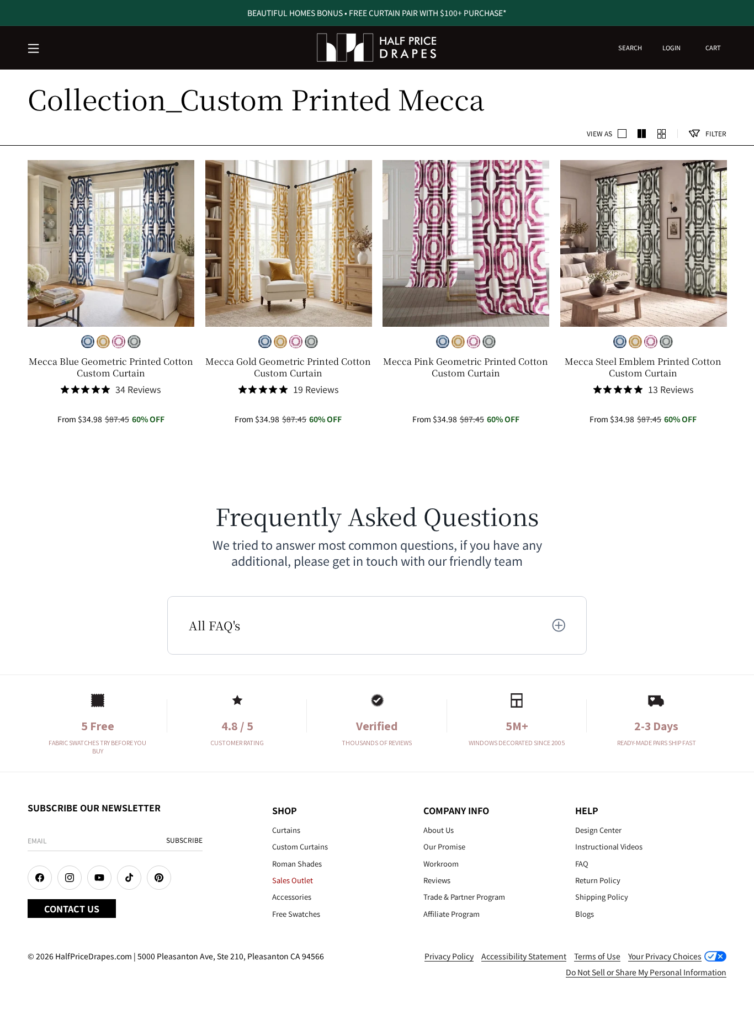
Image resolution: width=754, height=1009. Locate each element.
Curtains (286, 830)
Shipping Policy (601, 896)
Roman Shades (297, 863)
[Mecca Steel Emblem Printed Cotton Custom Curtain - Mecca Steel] (134, 341)
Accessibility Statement (523, 956)
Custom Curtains (300, 846)
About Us (438, 830)
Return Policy (597, 880)
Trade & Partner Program (464, 896)
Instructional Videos (609, 846)
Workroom (441, 863)
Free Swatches (296, 914)
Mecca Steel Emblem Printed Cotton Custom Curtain (643, 367)
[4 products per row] (642, 133)
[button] (34, 49)
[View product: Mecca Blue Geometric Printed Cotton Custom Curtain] (111, 243)
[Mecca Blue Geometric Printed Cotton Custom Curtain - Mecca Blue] (87, 341)
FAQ (581, 863)
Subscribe (184, 840)
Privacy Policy (449, 956)
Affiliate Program (451, 914)
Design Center (598, 830)
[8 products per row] (661, 133)
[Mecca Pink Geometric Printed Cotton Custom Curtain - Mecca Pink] (118, 341)
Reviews (436, 880)
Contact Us (71, 908)
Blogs (584, 914)
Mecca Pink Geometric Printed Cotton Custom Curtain (465, 367)
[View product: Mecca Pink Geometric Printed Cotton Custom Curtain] (466, 243)
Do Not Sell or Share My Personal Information (646, 972)
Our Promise (444, 846)
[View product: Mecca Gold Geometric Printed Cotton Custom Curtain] (288, 243)
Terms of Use (597, 956)
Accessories (291, 896)
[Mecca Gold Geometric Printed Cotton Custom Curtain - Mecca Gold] (103, 341)
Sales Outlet (292, 880)
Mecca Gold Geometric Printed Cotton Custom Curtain (288, 367)
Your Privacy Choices (665, 956)
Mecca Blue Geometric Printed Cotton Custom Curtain (111, 367)
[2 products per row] (622, 133)
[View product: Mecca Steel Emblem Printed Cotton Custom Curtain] (643, 243)
